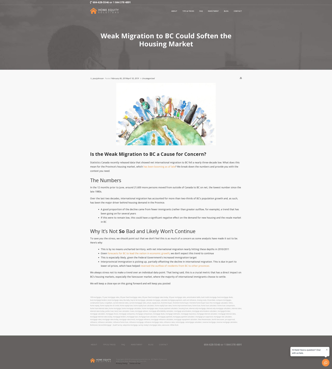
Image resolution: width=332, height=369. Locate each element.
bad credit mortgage (209, 297)
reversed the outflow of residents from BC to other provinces (174, 265)
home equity (94, 305)
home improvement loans (182, 305)
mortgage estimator (172, 314)
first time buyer (166, 303)
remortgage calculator (193, 322)
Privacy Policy (121, 363)
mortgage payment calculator (184, 317)
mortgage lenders (119, 317)
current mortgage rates (137, 303)
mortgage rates (96, 319)
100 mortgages (95, 297)
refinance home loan (120, 322)
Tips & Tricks (188, 11)
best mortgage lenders (98, 300)
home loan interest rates (99, 308)
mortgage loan (132, 317)
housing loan (183, 308)
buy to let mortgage (138, 300)
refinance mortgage (136, 322)
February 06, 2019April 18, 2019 (125, 78)
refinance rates (169, 322)
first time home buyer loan (199, 303)
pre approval (230, 319)
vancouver (166, 325)
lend (116, 311)
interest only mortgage (197, 308)
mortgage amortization (182, 311)
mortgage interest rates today (101, 317)
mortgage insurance (188, 314)
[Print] (241, 78)
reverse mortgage (209, 322)
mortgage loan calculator (148, 317)
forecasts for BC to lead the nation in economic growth (139, 253)
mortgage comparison (144, 314)
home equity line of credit (109, 305)
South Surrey (117, 325)
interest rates (236, 308)
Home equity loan (126, 305)
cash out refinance (189, 300)
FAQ (201, 11)
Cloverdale (211, 300)
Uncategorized (148, 78)
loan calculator (124, 311)
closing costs (201, 300)
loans (132, 311)
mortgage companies (127, 314)
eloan (149, 303)
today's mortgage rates (152, 325)
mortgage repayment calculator (185, 319)
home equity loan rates (163, 305)
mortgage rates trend (127, 319)
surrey (140, 325)
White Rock (174, 325)
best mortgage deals (225, 297)
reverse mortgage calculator (226, 322)
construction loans (97, 303)
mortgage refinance (143, 319)
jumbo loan (109, 311)
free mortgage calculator (219, 303)
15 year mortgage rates (110, 297)
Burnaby (127, 300)
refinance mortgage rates (153, 322)
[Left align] (104, 11)
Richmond (94, 325)
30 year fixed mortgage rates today (155, 297)
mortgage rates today (110, 319)
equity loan (156, 303)
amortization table (193, 297)
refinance (93, 322)
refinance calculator (105, 322)
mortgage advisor (141, 311)
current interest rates (120, 303)
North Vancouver (218, 319)
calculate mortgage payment (171, 300)
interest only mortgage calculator (218, 308)
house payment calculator (168, 308)
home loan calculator (209, 305)
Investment (213, 11)
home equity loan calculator (144, 305)
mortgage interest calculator (207, 314)
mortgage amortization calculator (204, 311)
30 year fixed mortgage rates (130, 297)
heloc (231, 303)
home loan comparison (226, 305)
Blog (226, 11)
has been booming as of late (159, 166)
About (174, 11)
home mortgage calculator (131, 308)
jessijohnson (98, 78)
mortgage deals (159, 314)
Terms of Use (135, 363)
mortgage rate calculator (223, 317)
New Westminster (204, 319)
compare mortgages (223, 300)
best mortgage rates (115, 300)
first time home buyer (181, 303)
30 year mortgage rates (177, 297)
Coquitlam (108, 303)
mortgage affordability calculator (161, 311)
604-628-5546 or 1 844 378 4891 (111, 2)
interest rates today (97, 311)
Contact (238, 11)
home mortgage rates (150, 308)
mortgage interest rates (227, 314)
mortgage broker (224, 311)
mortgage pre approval (204, 317)
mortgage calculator (97, 314)
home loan (196, 305)
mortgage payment (165, 317)
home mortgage (115, 308)
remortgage (180, 322)
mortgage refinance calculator (162, 319)
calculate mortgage (153, 300)
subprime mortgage (130, 325)
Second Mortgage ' (105, 325)
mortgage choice (112, 314)
